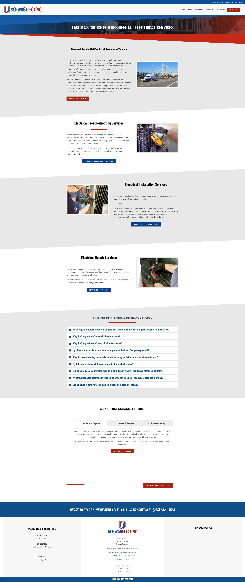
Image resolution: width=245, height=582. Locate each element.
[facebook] (38, 560)
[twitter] (42, 560)
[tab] (90, 423)
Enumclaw (123, 555)
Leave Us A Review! (122, 559)
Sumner (120, 552)
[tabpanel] (122, 441)
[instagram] (45, 560)
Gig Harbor (113, 555)
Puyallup (115, 552)
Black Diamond (131, 555)
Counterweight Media (126, 572)
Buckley (118, 555)
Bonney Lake (126, 552)
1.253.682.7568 (218, 2)
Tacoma (111, 552)
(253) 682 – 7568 (164, 509)
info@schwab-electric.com (233, 2)
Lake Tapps (133, 552)
